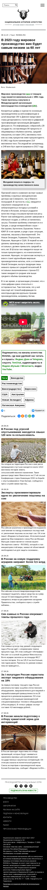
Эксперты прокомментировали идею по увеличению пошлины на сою (23, 495)
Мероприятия (9, 806)
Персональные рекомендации (17, 829)
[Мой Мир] (33, 416)
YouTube (7, 369)
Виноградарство (11, 389)
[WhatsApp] (29, 416)
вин (28, 94)
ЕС (28, 202)
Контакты (7, 817)
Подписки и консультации (15, 813)
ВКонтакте (27, 366)
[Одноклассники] (22, 416)
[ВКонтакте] (19, 416)
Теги (4, 378)
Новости (7, 821)
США (5, 394)
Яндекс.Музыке (11, 366)
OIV (34, 106)
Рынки (6, 825)
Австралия (18, 394)
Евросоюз (30, 389)
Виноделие (17, 378)
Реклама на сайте (11, 809)
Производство (10, 798)
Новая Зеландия (11, 400)
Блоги (6, 802)
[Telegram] (26, 416)
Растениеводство (12, 383)
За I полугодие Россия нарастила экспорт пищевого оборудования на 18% (22, 677)
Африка (29, 400)
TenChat (16, 362)
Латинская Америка (13, 405)
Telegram (37, 359)
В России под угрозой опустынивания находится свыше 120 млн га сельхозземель (23, 432)
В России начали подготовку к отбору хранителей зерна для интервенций (20, 719)
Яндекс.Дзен (22, 359)
